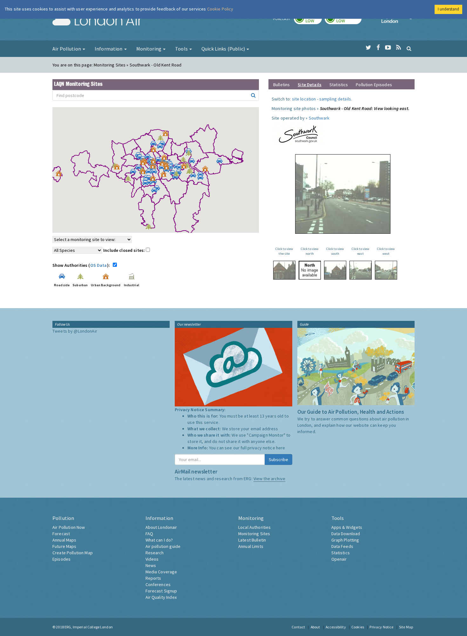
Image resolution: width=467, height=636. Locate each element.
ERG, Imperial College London (88, 627)
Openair (339, 559)
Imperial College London (398, 21)
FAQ (149, 533)
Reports (153, 578)
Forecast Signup (161, 591)
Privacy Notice (381, 627)
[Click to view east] (360, 270)
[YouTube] (388, 48)
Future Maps (64, 546)
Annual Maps (64, 540)
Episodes (61, 559)
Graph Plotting (345, 540)
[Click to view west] (386, 270)
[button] (167, 135)
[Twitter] (368, 48)
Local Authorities (254, 527)
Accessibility (336, 627)
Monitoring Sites (254, 533)
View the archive (269, 478)
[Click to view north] (310, 270)
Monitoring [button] (149, 48)
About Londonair (161, 527)
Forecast (61, 533)
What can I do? (159, 540)
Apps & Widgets (346, 527)
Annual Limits (250, 546)
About (315, 627)
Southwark (319, 118)
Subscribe (278, 459)
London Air (97, 21)
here (280, 448)
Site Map (406, 627)
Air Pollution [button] (67, 48)
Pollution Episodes (374, 84)
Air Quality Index (161, 597)
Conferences (158, 584)
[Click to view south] (335, 270)
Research (155, 553)
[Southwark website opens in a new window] (298, 133)
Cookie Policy (220, 9)
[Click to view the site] (284, 270)
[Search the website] (409, 48)
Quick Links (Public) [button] (223, 48)
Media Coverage (161, 572)
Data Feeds (342, 546)
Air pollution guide (163, 546)
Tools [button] (182, 48)
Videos (152, 559)
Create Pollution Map (72, 553)
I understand (448, 9)
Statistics (338, 84)
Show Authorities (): (82, 265)
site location (304, 99)
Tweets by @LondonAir (74, 331)
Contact (298, 627)
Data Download (345, 533)
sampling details (335, 99)
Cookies (357, 627)
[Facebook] (378, 48)
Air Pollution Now (68, 527)
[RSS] (398, 48)
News (151, 565)
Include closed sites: (124, 250)
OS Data (98, 265)
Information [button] (109, 48)
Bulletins (281, 84)
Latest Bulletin (252, 540)
